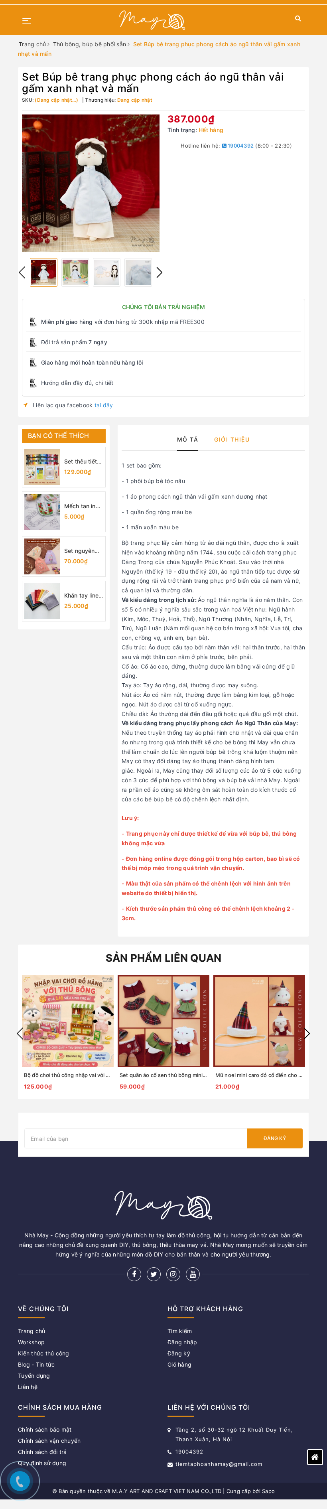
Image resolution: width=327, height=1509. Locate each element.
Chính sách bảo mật (45, 1429)
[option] (91, 183)
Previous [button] (22, 272)
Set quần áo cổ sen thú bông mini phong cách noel (182, 1075)
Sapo (268, 1491)
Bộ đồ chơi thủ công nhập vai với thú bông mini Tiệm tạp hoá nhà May (110, 1075)
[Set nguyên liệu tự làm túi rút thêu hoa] (42, 556)
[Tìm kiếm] (298, 20)
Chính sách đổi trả (42, 1451)
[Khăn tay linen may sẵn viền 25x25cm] (42, 601)
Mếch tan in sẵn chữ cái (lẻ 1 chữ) (80, 506)
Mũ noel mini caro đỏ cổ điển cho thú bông (268, 1075)
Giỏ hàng (179, 1364)
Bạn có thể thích (58, 436)
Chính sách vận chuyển (49, 1440)
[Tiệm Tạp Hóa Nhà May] (152, 20)
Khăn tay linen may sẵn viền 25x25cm (83, 596)
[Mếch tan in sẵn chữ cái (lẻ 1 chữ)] (42, 512)
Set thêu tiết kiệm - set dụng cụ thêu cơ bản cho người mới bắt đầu (83, 462)
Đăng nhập (182, 1342)
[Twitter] (154, 1274)
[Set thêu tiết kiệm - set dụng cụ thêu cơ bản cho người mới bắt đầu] (42, 467)
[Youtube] (193, 1274)
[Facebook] (134, 1274)
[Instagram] (173, 1274)
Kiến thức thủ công (43, 1353)
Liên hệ (27, 1386)
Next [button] (159, 272)
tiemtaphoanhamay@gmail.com (218, 1464)
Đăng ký (275, 1138)
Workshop (31, 1342)
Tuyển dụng (34, 1375)
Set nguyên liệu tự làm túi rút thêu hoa (82, 551)
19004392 (240, 145)
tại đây (104, 405)
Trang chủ (31, 1331)
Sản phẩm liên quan (164, 958)
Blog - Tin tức (36, 1364)
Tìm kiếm (179, 1331)
